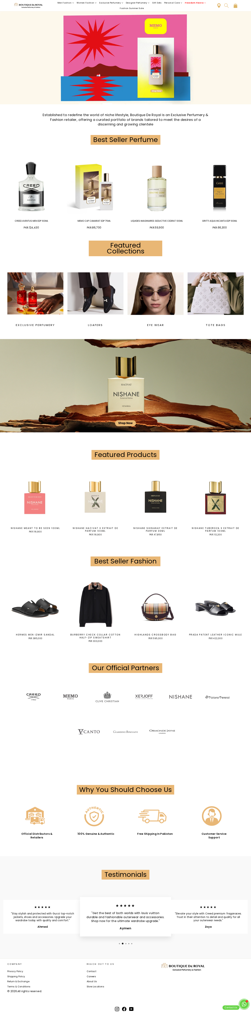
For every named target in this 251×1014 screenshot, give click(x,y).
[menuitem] (65, 3)
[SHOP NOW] (125, 57)
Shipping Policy (16, 976)
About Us (92, 981)
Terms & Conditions (18, 986)
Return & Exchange (18, 981)
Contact (91, 971)
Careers (91, 976)
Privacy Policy (15, 971)
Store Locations (95, 986)
